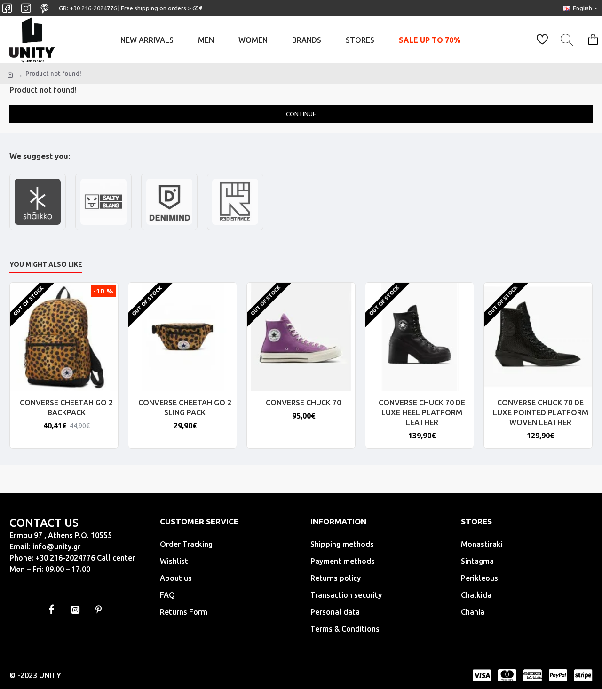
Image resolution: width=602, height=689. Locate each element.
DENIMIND (169, 229)
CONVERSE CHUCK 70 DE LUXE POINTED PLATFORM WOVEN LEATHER (540, 412)
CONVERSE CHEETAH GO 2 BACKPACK (66, 407)
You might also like (45, 264)
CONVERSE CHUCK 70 (303, 402)
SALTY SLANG (103, 229)
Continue (301, 114)
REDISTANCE (235, 229)
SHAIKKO (37, 229)
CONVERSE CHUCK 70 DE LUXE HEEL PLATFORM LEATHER (422, 412)
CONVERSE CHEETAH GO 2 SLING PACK (184, 407)
